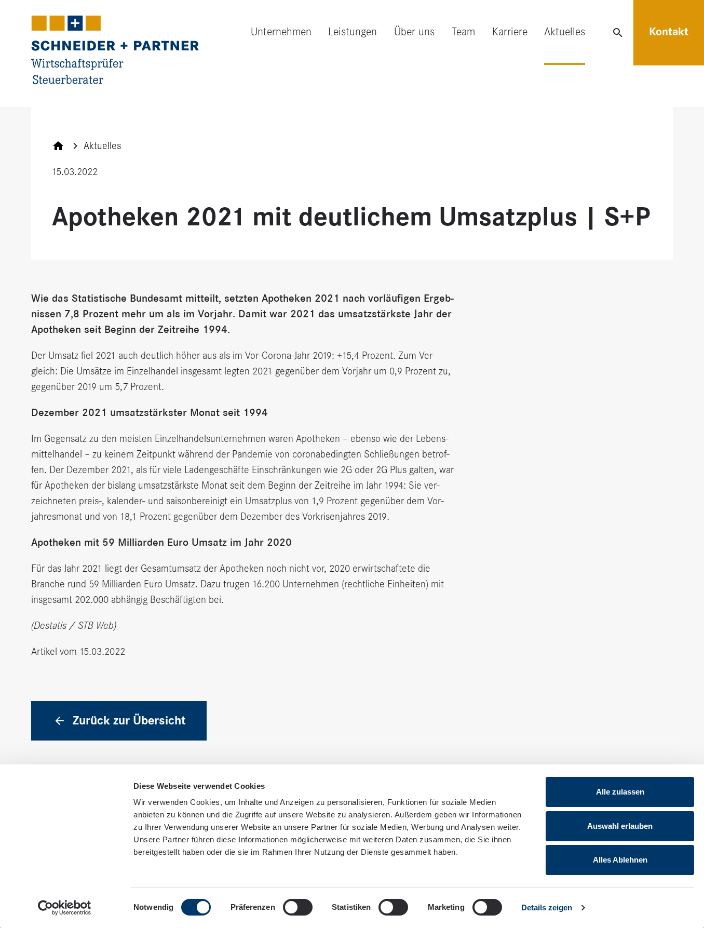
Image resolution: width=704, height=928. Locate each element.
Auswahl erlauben (620, 826)
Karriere (509, 31)
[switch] (298, 907)
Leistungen (352, 31)
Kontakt (668, 31)
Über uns (414, 31)
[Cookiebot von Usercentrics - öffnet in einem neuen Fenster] (64, 908)
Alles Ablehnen (620, 859)
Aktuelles (564, 31)
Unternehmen (281, 31)
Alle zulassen (620, 791)
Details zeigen (546, 907)
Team (463, 31)
